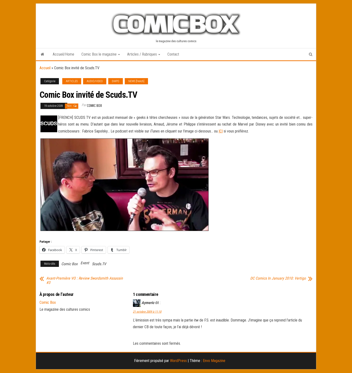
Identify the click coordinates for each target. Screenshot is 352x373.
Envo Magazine (214, 360)
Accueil (45, 68)
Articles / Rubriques (142, 54)
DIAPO (115, 81)
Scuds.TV (99, 264)
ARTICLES (72, 81)
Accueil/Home (63, 54)
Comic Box (94, 106)
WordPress (178, 360)
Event (84, 263)
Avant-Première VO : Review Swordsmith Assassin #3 (84, 280)
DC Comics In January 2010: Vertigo (278, 278)
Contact (173, 54)
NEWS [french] (136, 81)
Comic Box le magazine (99, 54)
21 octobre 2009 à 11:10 (147, 311)
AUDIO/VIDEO (95, 81)
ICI (221, 131)
